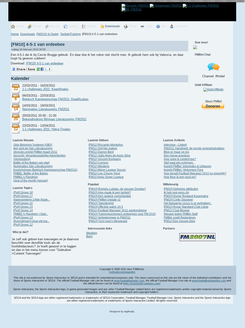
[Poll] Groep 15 (23, 206)
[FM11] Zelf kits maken (103, 148)
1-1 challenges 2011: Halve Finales (46, 129)
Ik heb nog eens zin (176, 192)
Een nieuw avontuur (177, 155)
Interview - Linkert (175, 144)
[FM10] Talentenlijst (101, 203)
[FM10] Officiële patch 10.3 (106, 206)
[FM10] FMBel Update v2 (105, 199)
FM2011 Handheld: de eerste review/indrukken (194, 148)
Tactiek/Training (70, 34)
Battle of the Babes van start (31, 162)
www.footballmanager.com (129, 280)
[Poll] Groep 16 (23, 203)
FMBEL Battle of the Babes (30, 173)
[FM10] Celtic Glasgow (178, 199)
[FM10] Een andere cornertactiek (110, 196)
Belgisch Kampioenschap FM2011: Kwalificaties (55, 99)
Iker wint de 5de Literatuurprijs (33, 148)
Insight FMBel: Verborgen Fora (183, 170)
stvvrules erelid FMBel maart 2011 (35, 152)
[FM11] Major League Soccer (107, 170)
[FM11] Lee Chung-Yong (104, 173)
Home (15, 34)
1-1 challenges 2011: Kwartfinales (45, 89)
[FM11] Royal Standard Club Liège (186, 206)
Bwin (89, 236)
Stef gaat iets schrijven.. (179, 162)
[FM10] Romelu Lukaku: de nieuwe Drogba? (117, 189)
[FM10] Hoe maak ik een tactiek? (110, 192)
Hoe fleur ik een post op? (180, 177)
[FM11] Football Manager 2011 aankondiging (118, 210)
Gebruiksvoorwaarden (122, 272)
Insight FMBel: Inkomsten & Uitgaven (187, 166)
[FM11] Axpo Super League (106, 177)
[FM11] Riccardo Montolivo (106, 144)
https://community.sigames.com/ (141, 283)
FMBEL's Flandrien (25, 177)
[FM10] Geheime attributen (181, 189)
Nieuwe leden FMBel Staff (180, 214)
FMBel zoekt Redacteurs (180, 217)
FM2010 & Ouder (48, 34)
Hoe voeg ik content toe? (180, 159)
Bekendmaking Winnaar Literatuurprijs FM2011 (54, 119)
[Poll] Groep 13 (23, 217)
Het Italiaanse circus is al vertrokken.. (188, 203)
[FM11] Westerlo (99, 166)
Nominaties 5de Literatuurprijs (33, 166)
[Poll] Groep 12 (23, 224)
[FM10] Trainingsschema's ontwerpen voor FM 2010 (122, 214)
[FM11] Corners (98, 162)
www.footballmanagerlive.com (209, 280)
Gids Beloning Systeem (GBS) (32, 144)
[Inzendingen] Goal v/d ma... (31, 221)
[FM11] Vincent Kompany (105, 159)
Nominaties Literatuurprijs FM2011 (45, 109)
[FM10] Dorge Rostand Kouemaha (186, 196)
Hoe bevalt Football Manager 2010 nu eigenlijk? (195, 173)
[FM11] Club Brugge (177, 210)
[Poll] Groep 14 (23, 210)
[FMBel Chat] (213, 73)
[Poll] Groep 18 (23, 192)
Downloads (27, 34)
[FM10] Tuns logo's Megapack (108, 221)
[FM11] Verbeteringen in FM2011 (110, 217)
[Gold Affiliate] (213, 89)
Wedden (91, 233)
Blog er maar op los (176, 152)
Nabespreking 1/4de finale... (31, 199)
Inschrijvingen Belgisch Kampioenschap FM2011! (45, 170)
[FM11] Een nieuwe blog (179, 221)
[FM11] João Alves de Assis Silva (110, 155)
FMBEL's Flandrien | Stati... (30, 214)
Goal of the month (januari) (30, 180)
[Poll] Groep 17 (23, 196)
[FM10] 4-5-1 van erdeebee (38, 44)
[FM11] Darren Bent (101, 152)
